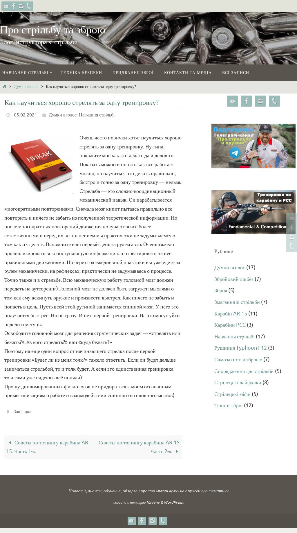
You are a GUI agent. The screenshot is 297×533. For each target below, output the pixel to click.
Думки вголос (26, 86)
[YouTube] (6, 6)
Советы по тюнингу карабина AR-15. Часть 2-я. (140, 443)
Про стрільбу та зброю (52, 30)
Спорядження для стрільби (244, 371)
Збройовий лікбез (233, 279)
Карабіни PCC (230, 325)
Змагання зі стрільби (237, 302)
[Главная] (4, 86)
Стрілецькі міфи (232, 394)
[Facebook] (13, 6)
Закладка (22, 409)
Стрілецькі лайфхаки (237, 382)
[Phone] (28, 6)
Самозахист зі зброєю (238, 359)
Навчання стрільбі (97, 114)
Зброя (220, 290)
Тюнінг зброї (228, 405)
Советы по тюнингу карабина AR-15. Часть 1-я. (48, 443)
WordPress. (174, 499)
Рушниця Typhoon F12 (240, 348)
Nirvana (153, 499)
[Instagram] (21, 6)
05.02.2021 (25, 114)
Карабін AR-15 (230, 314)
